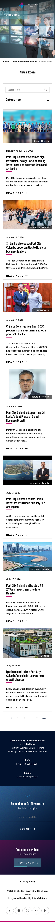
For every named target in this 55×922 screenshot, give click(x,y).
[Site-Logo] (27, 5)
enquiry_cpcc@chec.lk (27, 776)
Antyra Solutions (39, 898)
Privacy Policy (27, 881)
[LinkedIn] (45, 910)
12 (37, 718)
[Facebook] (10, 910)
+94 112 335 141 (26, 764)
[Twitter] (27, 910)
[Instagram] (19, 910)
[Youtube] (36, 910)
